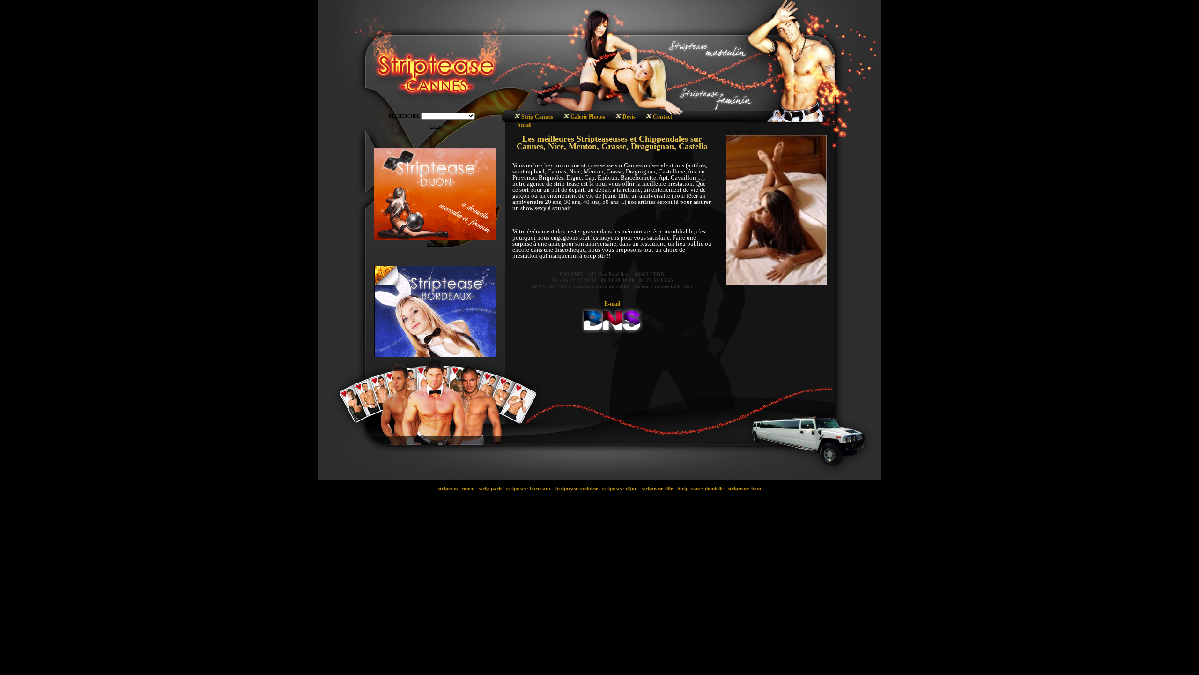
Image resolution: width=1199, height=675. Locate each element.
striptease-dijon (620, 488)
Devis (629, 116)
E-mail (612, 303)
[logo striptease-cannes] (612, 319)
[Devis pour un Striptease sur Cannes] (618, 117)
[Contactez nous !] (649, 117)
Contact (662, 116)
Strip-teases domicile (700, 488)
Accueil (525, 125)
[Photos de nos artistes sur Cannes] (566, 117)
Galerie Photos (587, 116)
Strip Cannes (537, 116)
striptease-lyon (744, 488)
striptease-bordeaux (529, 488)
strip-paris (490, 488)
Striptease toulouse (577, 488)
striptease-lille (657, 488)
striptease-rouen (456, 488)
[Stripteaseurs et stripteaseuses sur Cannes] (517, 117)
